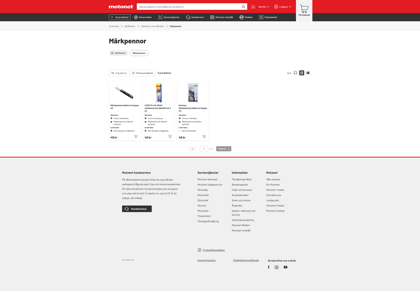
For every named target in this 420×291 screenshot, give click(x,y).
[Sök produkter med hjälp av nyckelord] (243, 6)
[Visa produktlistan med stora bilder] (295, 72)
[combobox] (188, 6)
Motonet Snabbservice (210, 184)
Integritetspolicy (207, 260)
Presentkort (204, 215)
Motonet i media (275, 189)
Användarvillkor (240, 195)
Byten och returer (241, 200)
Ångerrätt (237, 205)
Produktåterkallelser (214, 250)
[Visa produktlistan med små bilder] (301, 72)
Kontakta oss (273, 195)
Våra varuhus (273, 179)
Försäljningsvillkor (242, 179)
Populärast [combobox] (121, 73)
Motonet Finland (275, 205)
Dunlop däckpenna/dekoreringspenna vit (193, 108)
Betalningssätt (240, 184)
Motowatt (203, 210)
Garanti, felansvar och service (243, 212)
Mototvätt (203, 195)
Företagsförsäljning (208, 221)
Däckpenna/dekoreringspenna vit (124, 106)
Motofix (202, 205)
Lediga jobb (272, 200)
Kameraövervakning (243, 219)
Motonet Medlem (241, 225)
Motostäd (203, 200)
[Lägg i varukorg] (136, 136)
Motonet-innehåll (241, 230)
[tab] (143, 17)
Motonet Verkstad (207, 179)
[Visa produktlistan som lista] (307, 72)
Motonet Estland (275, 210)
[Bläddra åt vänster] (107, 73)
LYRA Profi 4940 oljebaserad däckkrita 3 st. (158, 108)
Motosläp (203, 189)
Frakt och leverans (242, 189)
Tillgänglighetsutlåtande (246, 260)
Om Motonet (273, 184)
